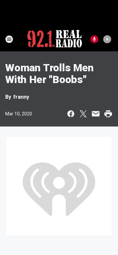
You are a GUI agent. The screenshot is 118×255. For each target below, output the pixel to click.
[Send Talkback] (94, 39)
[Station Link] (54, 39)
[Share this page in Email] (95, 113)
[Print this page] (108, 113)
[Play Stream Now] (107, 39)
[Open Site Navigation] (9, 39)
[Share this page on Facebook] (70, 113)
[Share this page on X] (83, 113)
